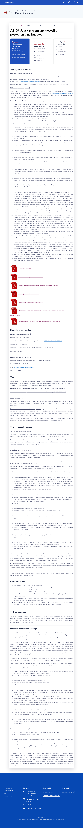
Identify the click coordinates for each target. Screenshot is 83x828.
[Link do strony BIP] (5, 12)
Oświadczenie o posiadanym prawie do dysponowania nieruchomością (38, 285)
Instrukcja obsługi (48, 792)
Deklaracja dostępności (68, 792)
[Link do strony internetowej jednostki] (11, 12)
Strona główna (9, 2)
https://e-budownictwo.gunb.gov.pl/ (30, 81)
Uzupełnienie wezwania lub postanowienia (30, 302)
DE (73, 2)
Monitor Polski (8, 797)
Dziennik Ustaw (8, 794)
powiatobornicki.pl (8, 790)
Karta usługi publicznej (24, 268)
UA (63, 2)
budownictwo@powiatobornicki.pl (24, 367)
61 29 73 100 (30, 805)
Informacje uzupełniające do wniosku (28, 294)
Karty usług (22, 26)
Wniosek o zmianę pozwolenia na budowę (30, 277)
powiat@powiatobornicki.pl (33, 808)
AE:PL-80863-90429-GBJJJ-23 (53, 341)
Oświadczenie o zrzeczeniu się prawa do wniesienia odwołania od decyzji (39, 321)
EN (68, 2)
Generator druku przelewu (51, 795)
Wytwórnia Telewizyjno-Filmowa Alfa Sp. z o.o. (37, 819)
